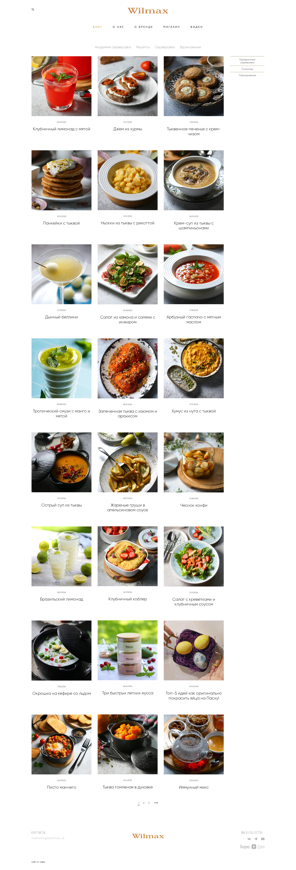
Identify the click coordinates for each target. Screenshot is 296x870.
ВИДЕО (196, 26)
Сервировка (165, 47)
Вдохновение (190, 47)
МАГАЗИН (171, 26)
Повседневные (247, 75)
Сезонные (247, 69)
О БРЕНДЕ (143, 26)
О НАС (118, 26)
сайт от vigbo (38, 862)
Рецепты (143, 47)
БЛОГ (98, 26)
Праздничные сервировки (247, 61)
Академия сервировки (113, 47)
